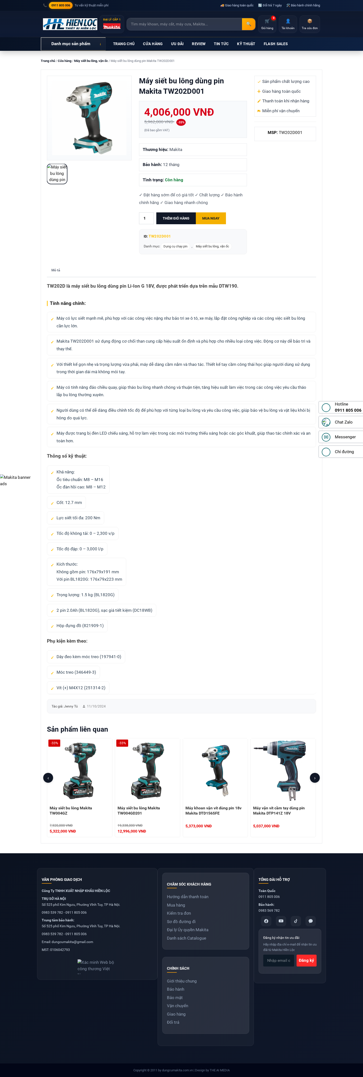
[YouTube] (281, 921)
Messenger (345, 436)
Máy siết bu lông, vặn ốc (91, 61)
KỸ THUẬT (246, 44)
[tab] (56, 270)
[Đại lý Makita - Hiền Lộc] (70, 24)
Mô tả (55, 270)
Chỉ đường (344, 451)
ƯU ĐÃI (177, 44)
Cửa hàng (64, 61)
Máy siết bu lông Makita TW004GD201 (139, 811)
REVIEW (198, 44)
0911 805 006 (60, 5)
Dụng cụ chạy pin (175, 246)
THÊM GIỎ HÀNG (176, 218)
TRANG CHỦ (124, 44)
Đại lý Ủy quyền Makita (187, 929)
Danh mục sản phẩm (70, 43)
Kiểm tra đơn (179, 913)
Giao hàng (176, 1014)
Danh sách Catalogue (186, 938)
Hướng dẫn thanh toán (187, 896)
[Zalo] (310, 921)
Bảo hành (175, 989)
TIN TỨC (221, 44)
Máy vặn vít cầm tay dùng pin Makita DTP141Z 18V (279, 811)
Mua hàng (176, 905)
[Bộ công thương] (97, 965)
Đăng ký (306, 960)
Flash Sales (276, 44)
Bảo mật (175, 997)
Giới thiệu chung (182, 981)
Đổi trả (173, 1022)
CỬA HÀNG (152, 44)
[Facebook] (266, 921)
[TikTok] (296, 921)
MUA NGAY (211, 218)
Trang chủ (48, 61)
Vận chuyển (177, 1005)
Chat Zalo (344, 422)
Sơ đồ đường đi (181, 921)
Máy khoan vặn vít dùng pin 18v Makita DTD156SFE (213, 811)
